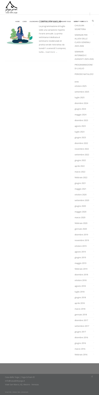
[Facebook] (92, 377)
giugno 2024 (80, 109)
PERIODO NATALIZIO (84, 74)
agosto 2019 (80, 251)
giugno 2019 (80, 257)
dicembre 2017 (81, 320)
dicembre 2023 (81, 120)
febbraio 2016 (81, 354)
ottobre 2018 (80, 280)
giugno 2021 (80, 183)
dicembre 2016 (81, 337)
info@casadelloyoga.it (15, 381)
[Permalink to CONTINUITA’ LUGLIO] (20, 35)
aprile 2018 (80, 303)
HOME (17, 21)
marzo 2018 (80, 309)
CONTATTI (84, 21)
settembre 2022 (82, 154)
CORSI (25, 21)
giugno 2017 (80, 331)
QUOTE (43, 21)
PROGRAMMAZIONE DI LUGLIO (84, 66)
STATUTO (52, 21)
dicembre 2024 (81, 103)
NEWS (76, 21)
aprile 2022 (80, 166)
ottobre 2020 (80, 194)
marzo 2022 (80, 171)
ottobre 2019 (80, 246)
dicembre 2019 (81, 234)
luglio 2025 (79, 97)
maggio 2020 (80, 211)
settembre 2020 (82, 200)
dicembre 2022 (81, 143)
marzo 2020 (80, 217)
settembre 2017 (82, 326)
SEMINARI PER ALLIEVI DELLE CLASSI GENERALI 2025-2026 (82, 40)
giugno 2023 (80, 137)
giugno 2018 (80, 297)
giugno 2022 (80, 160)
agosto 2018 (80, 286)
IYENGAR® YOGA (65, 21)
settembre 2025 (82, 91)
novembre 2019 (82, 240)
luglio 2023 (79, 131)
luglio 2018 (79, 291)
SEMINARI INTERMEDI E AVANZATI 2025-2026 (84, 55)
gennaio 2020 (81, 229)
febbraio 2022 (81, 177)
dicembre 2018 (81, 274)
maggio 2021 (80, 189)
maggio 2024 (80, 114)
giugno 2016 (80, 343)
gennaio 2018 (81, 314)
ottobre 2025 (80, 86)
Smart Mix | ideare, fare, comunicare (16, 392)
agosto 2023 (80, 126)
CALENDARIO (33, 21)
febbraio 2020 (81, 223)
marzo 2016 (80, 349)
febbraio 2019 (81, 269)
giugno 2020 (80, 206)
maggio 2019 (80, 263)
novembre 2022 (82, 149)
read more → (51, 52)
